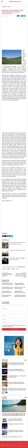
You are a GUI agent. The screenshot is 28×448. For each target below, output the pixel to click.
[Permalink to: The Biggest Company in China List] (4, 426)
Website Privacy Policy (21, 446)
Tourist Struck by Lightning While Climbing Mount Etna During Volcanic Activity (16, 370)
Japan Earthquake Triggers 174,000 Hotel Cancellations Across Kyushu (16, 363)
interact (8, 268)
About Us (13, 446)
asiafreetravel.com (21, 266)
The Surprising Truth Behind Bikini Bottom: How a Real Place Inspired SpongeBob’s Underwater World (14, 414)
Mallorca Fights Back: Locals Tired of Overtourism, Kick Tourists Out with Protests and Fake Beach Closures (7, 296)
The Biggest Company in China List (15, 423)
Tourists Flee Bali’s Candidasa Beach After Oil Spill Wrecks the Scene (7, 292)
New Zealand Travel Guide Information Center (12, 436)
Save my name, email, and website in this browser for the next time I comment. (14, 326)
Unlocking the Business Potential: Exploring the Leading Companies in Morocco (16, 431)
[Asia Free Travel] (15, 1)
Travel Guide (20, 444)
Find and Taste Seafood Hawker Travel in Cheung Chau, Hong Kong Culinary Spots (20, 275)
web (17, 268)
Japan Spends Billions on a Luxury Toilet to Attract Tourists (17, 376)
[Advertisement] (14, 34)
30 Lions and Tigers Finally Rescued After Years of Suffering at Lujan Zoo (16, 383)
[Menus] (2, 1)
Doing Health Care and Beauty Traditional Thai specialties (7, 274)
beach (4, 268)
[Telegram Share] (22, 16)
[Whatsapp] (25, 16)
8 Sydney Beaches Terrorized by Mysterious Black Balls (20, 292)
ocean (13, 268)
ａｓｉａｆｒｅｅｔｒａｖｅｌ (9, 266)
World (3, 16)
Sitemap (2, 446)
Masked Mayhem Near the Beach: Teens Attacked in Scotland (7, 288)
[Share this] (18, 16)
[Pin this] (7, 236)
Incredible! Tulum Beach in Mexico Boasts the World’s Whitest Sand (20, 296)
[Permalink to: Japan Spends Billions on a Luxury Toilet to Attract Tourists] (4, 378)
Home (14, 444)
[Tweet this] (20, 16)
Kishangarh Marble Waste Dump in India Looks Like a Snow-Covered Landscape (17, 389)
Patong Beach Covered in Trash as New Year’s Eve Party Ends (7, 284)
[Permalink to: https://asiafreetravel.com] (25, 360)
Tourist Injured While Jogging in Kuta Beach (19, 284)
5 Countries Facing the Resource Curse (17, 250)
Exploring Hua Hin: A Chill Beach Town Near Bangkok (20, 288)
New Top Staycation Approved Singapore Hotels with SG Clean (15, 419)
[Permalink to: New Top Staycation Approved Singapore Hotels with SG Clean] (5, 420)
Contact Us (8, 446)
